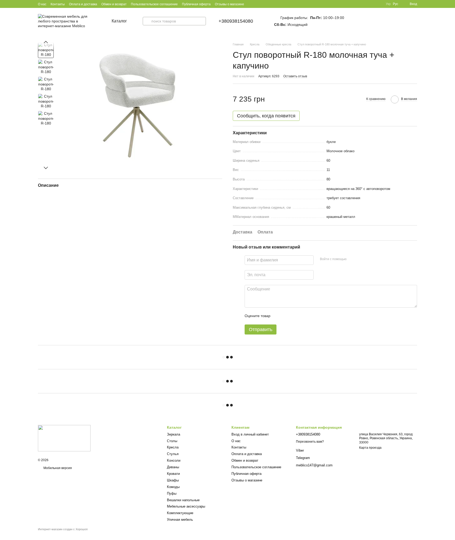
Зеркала (173, 434)
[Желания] (400, 21)
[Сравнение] (388, 21)
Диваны (173, 467)
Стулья (173, 454)
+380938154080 (236, 21)
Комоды (173, 487)
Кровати (173, 474)
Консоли (173, 460)
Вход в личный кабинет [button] (250, 434)
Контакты (58, 4)
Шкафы (173, 480)
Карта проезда (370, 448)
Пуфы (171, 493)
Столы (172, 441)
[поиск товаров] (147, 21)
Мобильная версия (57, 468)
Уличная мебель (180, 520)
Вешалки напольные (183, 500)
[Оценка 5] (313, 316)
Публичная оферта (196, 4)
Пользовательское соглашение (154, 4)
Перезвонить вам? (310, 441)
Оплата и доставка (83, 4)
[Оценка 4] (304, 316)
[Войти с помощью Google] (361, 259)
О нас (42, 4)
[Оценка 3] (296, 316)
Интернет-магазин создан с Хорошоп (63, 529)
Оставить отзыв (295, 76)
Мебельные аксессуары (186, 506)
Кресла (173, 447)
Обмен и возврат (114, 4)
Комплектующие (180, 513)
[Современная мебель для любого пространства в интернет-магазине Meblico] (64, 438)
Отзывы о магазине (229, 4)
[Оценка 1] (279, 316)
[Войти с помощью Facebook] (352, 259)
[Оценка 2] (287, 316)
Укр (388, 4)
